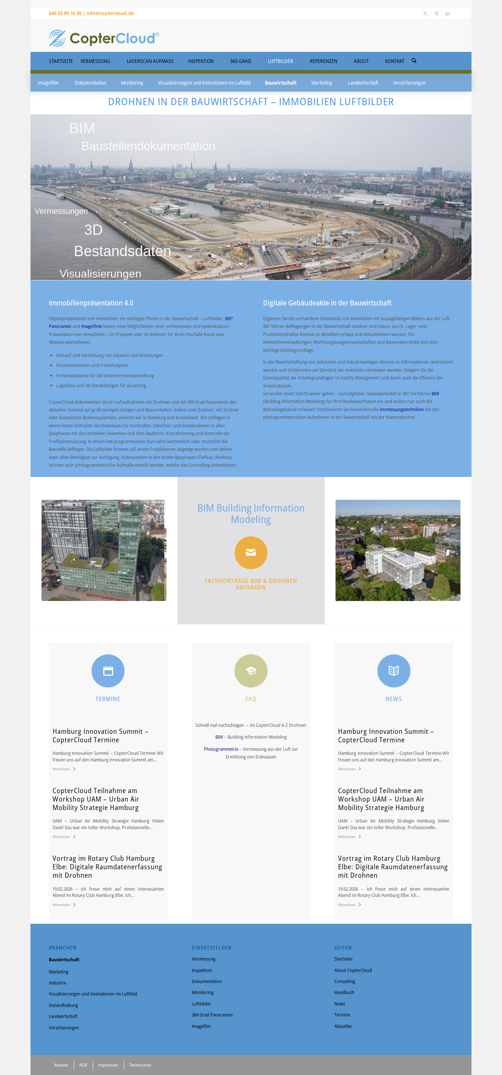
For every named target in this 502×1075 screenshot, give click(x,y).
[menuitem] (414, 58)
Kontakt (61, 1065)
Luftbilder (201, 1003)
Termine (342, 1014)
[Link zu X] (425, 13)
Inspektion (202, 970)
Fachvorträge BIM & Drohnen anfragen (251, 584)
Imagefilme (91, 326)
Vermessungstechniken (402, 409)
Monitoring (203, 992)
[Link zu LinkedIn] (447, 13)
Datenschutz (140, 1065)
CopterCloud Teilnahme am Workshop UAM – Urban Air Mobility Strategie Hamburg (96, 799)
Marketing (58, 971)
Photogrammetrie (221, 749)
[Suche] (414, 61)
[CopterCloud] (104, 35)
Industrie (57, 982)
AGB (83, 1065)
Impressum (108, 1065)
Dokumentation (207, 981)
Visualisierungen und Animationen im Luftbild (93, 993)
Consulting (344, 981)
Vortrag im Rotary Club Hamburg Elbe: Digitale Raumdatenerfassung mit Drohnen (107, 866)
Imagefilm (201, 1026)
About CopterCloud (353, 970)
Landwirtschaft (63, 1016)
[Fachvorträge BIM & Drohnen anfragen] (251, 553)
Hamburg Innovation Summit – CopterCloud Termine (101, 735)
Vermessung (203, 958)
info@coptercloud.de (110, 13)
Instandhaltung (63, 1005)
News (339, 1003)
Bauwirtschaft (64, 959)
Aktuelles (343, 1026)
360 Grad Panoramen (212, 1014)
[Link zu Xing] (436, 13)
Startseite (343, 958)
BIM (435, 393)
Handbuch (344, 992)
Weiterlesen (61, 768)
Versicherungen (64, 1027)
